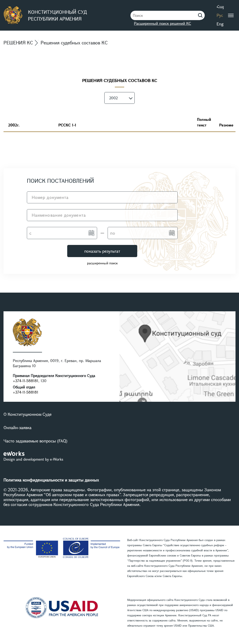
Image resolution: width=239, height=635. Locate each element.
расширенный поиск (102, 263)
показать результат (102, 251)
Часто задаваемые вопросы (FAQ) (35, 441)
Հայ (220, 6)
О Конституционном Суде (28, 414)
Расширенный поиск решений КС (162, 23)
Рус (220, 15)
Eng (220, 24)
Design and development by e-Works (33, 459)
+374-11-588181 (25, 380)
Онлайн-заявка (18, 427)
